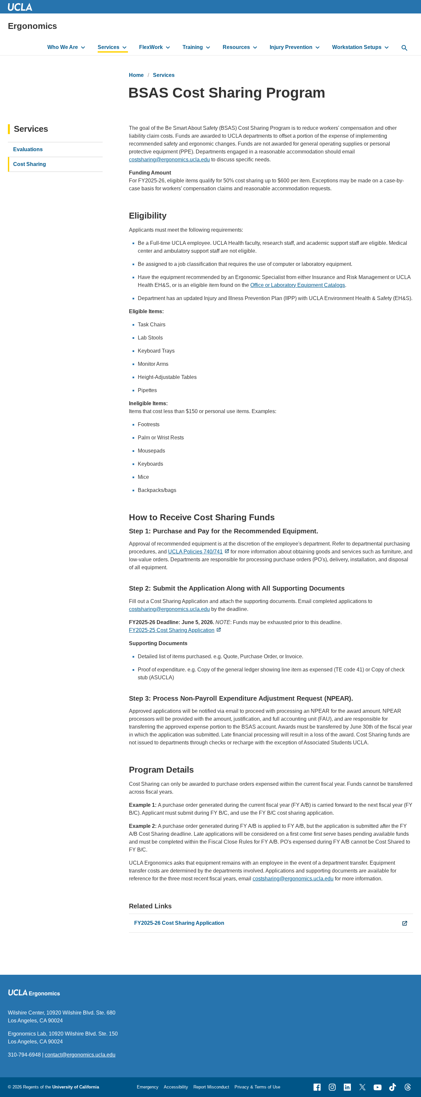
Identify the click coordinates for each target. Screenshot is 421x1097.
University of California (75, 1087)
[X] (362, 1087)
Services (108, 47)
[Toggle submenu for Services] (124, 47)
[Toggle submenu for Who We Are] (83, 47)
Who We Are (62, 47)
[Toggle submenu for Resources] (255, 47)
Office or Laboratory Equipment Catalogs (297, 285)
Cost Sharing (29, 164)
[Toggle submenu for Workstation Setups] (386, 47)
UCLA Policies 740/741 (195, 551)
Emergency (148, 1087)
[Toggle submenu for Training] (208, 47)
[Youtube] (377, 1087)
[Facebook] (317, 1087)
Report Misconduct (211, 1087)
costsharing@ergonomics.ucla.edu (169, 159)
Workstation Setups (357, 47)
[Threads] (408, 1087)
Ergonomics (32, 26)
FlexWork (151, 47)
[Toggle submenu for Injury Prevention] (317, 47)
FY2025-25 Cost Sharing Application (171, 630)
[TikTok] (392, 1087)
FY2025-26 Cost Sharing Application (179, 923)
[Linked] (347, 1087)
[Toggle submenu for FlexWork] (168, 47)
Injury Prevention (291, 47)
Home (136, 75)
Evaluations (28, 149)
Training (193, 47)
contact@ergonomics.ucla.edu (80, 1055)
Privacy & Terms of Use (257, 1087)
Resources (236, 47)
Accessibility (176, 1087)
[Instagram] (332, 1087)
